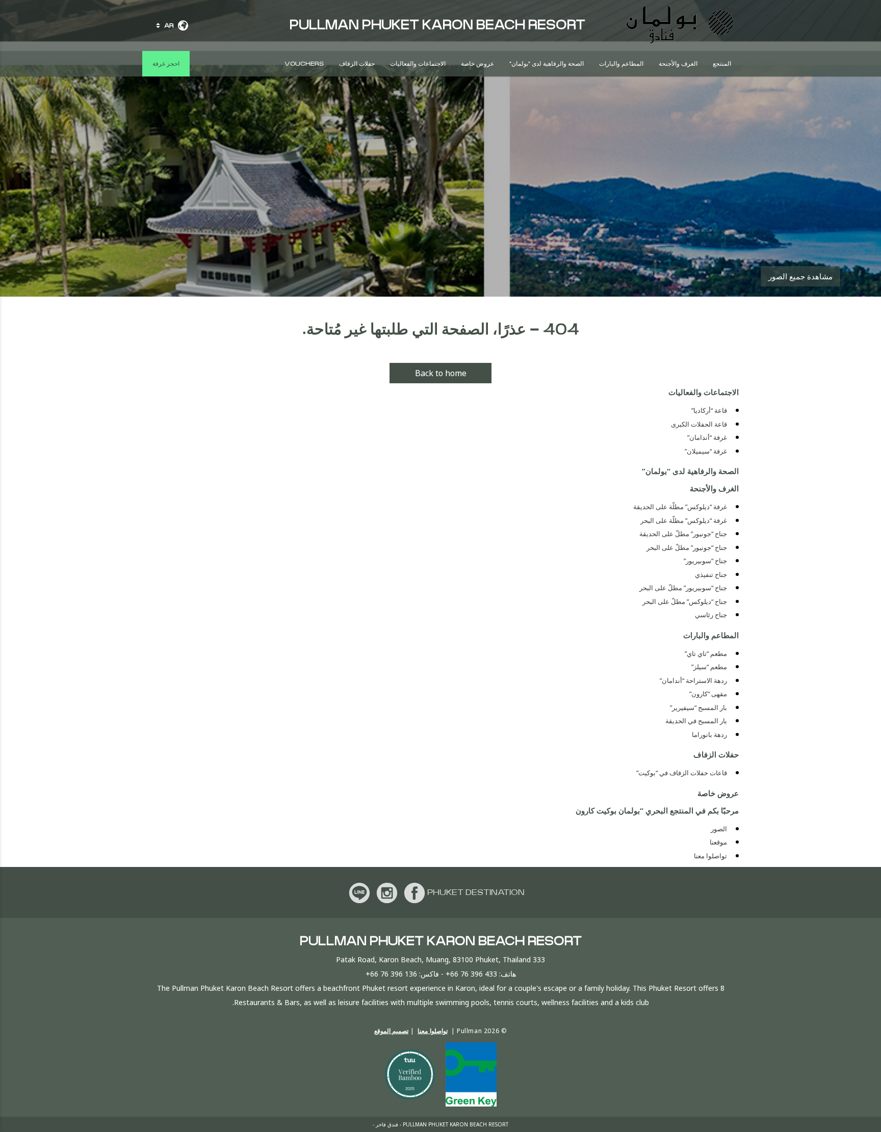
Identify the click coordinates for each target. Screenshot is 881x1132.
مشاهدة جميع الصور (800, 276)
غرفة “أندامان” (707, 437)
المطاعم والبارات (621, 64)
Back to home (441, 373)
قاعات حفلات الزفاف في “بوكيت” (681, 773)
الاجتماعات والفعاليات (418, 64)
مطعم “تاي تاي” (706, 653)
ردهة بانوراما (709, 734)
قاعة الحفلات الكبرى (699, 424)
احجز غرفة (165, 64)
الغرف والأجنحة (678, 64)
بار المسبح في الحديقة (696, 721)
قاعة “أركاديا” (709, 410)
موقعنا (718, 842)
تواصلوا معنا (710, 856)
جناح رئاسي (711, 615)
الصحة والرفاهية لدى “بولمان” (690, 471)
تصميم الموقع (391, 1030)
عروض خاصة (477, 64)
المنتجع (722, 64)
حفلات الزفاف (357, 64)
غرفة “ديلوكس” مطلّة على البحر (683, 520)
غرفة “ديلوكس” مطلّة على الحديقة (680, 507)
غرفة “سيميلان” (706, 451)
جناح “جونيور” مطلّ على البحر (686, 547)
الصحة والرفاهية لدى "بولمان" (546, 64)
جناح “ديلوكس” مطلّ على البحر (684, 601)
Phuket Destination (476, 892)
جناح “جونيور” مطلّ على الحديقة (683, 534)
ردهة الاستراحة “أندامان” (693, 680)
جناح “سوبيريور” (705, 561)
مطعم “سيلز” (709, 667)
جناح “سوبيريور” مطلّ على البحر (683, 588)
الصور (719, 829)
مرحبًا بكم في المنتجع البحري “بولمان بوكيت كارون (657, 810)
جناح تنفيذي (711, 574)
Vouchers (304, 64)
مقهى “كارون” (708, 694)
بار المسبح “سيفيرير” (698, 707)
